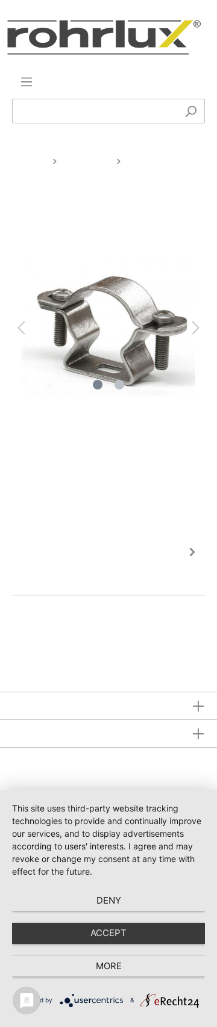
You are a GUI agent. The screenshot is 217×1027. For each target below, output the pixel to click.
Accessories (87, 161)
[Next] (196, 327)
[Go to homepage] (104, 37)
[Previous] (21, 327)
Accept (108, 933)
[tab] (105, 565)
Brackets (146, 161)
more (109, 966)
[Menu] (26, 82)
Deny (108, 900)
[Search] (191, 111)
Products (29, 161)
